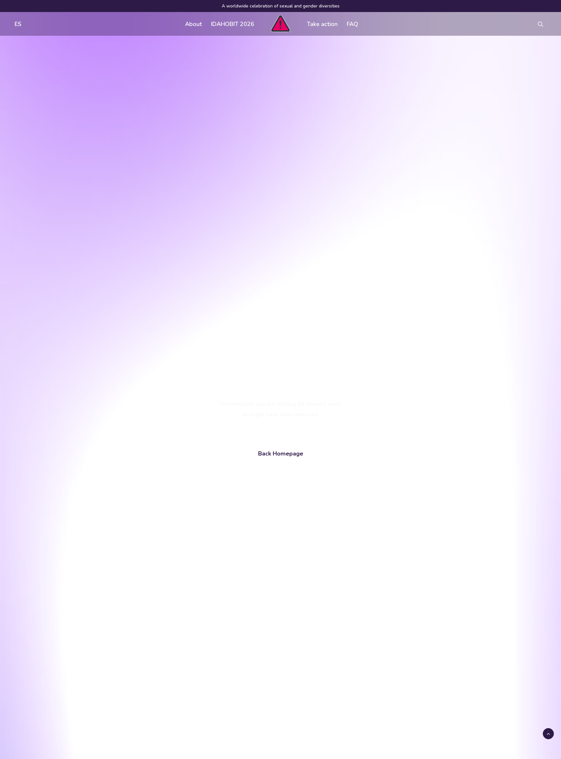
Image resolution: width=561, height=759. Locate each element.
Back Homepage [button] (280, 453)
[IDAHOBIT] (280, 24)
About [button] (193, 24)
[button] (543, 24)
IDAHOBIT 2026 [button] (232, 24)
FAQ (352, 24)
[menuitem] (16, 24)
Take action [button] (322, 24)
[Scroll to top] (548, 733)
